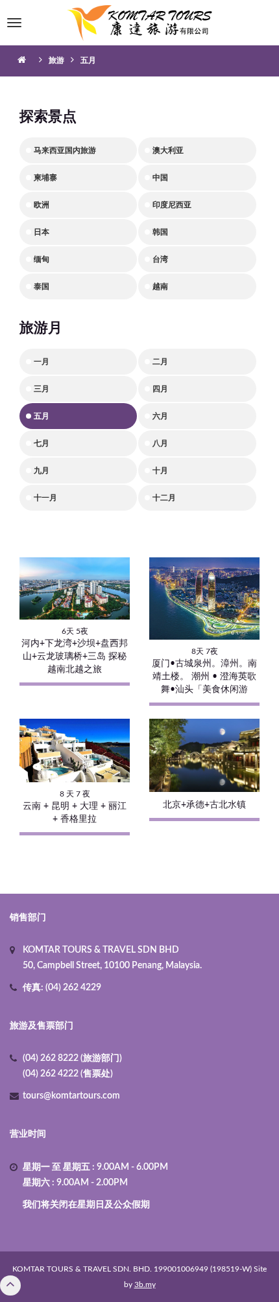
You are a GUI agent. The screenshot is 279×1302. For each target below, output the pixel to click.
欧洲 (41, 205)
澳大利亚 (168, 150)
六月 (160, 416)
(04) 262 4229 (72, 987)
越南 (160, 286)
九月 (41, 470)
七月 (41, 443)
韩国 (160, 232)
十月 (160, 470)
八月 (160, 443)
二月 (160, 362)
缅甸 (41, 259)
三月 (41, 389)
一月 (41, 362)
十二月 (164, 498)
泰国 (41, 286)
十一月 (45, 498)
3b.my (145, 1284)
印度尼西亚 (171, 205)
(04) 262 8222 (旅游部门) (72, 1058)
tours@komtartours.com (71, 1095)
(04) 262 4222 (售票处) (68, 1073)
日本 (41, 232)
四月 (160, 389)
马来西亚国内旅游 (65, 150)
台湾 (160, 259)
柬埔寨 (45, 177)
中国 (160, 177)
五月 (41, 416)
